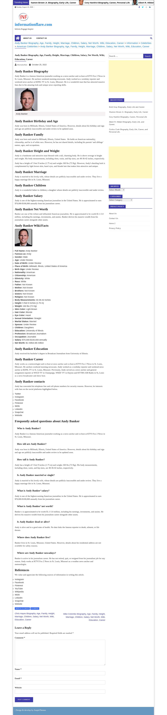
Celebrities (35, 608)
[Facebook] (139, 7)
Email (18, 678)
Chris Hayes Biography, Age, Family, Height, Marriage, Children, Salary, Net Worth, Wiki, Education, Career (35, 616)
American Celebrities (22, 608)
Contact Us (41, 38)
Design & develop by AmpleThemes (31, 710)
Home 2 (112, 223)
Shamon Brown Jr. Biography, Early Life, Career (42, 3)
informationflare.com (33, 24)
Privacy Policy (115, 228)
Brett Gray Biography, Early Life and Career (127, 107)
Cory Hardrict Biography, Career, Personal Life (97, 3)
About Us (27, 38)
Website (18, 687)
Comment (20, 638)
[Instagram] (146, 7)
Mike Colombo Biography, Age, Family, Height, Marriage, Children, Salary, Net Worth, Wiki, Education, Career (84, 617)
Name (18, 669)
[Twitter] (143, 7)
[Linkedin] (150, 7)
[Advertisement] (130, 78)
